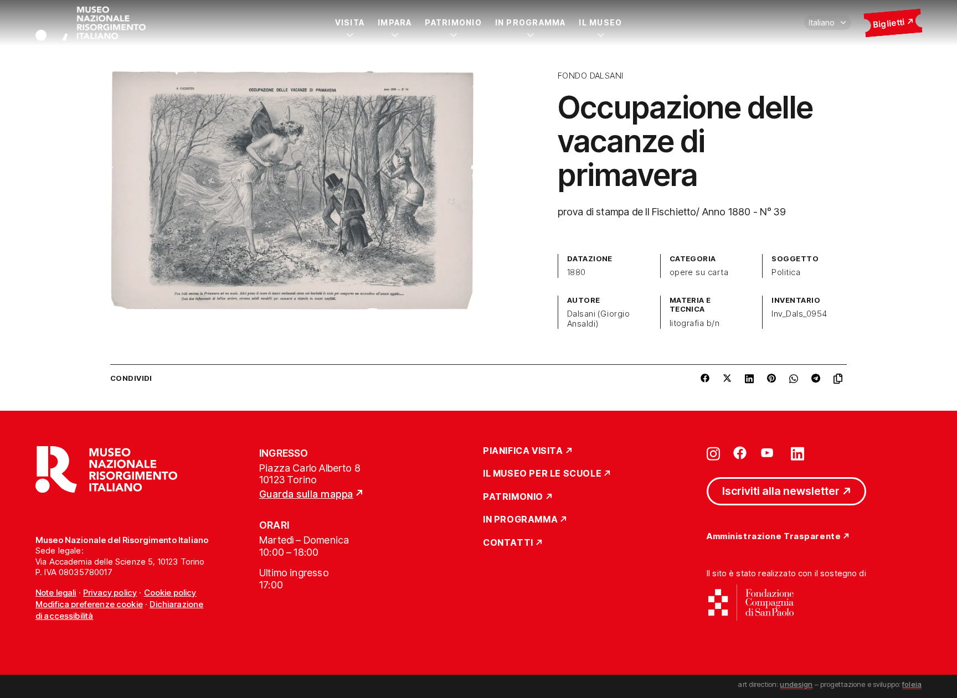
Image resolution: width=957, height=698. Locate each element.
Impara (394, 22)
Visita (349, 22)
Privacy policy (110, 592)
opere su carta (699, 272)
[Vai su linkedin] (797, 452)
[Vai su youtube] (769, 452)
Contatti (508, 543)
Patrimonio (453, 22)
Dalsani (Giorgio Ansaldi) (598, 319)
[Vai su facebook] (740, 452)
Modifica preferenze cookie (89, 604)
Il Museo (600, 22)
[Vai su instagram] (713, 452)
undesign (796, 684)
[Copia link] (840, 379)
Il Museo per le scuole (542, 474)
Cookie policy (170, 592)
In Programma (530, 22)
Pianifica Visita (523, 451)
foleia (912, 684)
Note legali (55, 592)
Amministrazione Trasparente (774, 536)
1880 (576, 272)
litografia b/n (695, 323)
